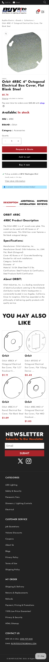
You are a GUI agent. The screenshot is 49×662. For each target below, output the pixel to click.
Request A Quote (24, 149)
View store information (15, 181)
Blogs (7, 551)
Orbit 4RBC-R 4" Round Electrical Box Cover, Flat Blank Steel (12, 410)
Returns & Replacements (16, 592)
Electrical (9, 509)
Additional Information (28, 202)
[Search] (45, 2)
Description (10, 202)
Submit (24, 453)
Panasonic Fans (12, 497)
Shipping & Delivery (14, 586)
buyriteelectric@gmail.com (23, 643)
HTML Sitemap (12, 623)
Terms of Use (11, 563)
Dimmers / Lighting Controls (18, 503)
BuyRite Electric (8, 20)
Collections (28, 20)
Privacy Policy (11, 557)
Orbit (14, 124)
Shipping (5, 98)
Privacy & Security (13, 617)
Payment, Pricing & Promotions (19, 605)
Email (18, 2)
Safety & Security (13, 491)
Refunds (9, 598)
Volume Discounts (13, 532)
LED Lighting (11, 484)
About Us (9, 545)
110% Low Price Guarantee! (18, 611)
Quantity (5, 135)
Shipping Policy (12, 569)
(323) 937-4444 (26, 639)
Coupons (9, 538)
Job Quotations (12, 526)
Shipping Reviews (42, 202)
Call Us (7, 2)
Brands (19, 20)
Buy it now (24, 164)
